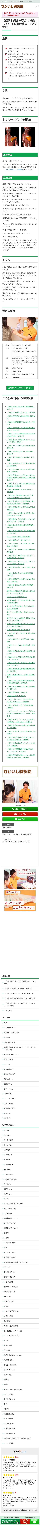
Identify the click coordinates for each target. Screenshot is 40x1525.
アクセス (7, 1064)
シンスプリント (9, 1370)
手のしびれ (8, 1184)
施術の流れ (8, 1084)
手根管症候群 (8, 1282)
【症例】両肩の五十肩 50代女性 (18, 540)
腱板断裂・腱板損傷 (11, 1287)
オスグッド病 (8, 1301)
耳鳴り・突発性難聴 (11, 1326)
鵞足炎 (6, 1306)
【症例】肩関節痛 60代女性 (17, 692)
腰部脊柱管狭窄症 (10, 1223)
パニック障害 (8, 1394)
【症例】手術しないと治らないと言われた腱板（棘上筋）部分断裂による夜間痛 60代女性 (21, 477)
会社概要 (7, 1118)
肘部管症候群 (8, 1423)
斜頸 (5, 1404)
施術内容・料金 (9, 1042)
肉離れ (6, 1379)
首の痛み (7, 1130)
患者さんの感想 (9, 1074)
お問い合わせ (8, 1089)
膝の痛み (7, 1169)
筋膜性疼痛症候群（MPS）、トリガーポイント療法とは (19, 1048)
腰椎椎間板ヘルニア (11, 1218)
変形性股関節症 (9, 1257)
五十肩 (6, 1238)
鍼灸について (8, 1059)
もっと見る (8, 1010)
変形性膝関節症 (9, 1252)
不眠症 (6, 1340)
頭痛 (5, 1247)
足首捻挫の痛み (9, 1414)
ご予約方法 (8, 1094)
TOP (5, 1023)
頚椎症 (6, 1233)
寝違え (6, 1384)
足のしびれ (8, 1194)
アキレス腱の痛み (10, 1365)
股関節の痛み (8, 1164)
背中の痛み (8, 1145)
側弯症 (6, 1409)
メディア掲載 (8, 1103)
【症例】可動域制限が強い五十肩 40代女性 (19, 998)
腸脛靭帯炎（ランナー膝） (13, 1331)
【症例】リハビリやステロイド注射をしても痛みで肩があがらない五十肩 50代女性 (21, 713)
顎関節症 (7, 1321)
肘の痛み (7, 1150)
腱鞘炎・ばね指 (9, 1277)
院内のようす (8, 1079)
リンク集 (7, 1113)
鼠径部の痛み (8, 1360)
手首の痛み (8, 1155)
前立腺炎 (7, 1350)
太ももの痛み (8, 1174)
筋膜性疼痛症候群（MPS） (13, 1355)
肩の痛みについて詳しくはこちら (20, 388)
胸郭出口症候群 (9, 1291)
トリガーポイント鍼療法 (14, 169)
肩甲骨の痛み (8, 1140)
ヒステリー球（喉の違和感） (14, 1389)
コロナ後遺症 (8, 1443)
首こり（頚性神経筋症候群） (14, 1203)
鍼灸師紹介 (8, 1037)
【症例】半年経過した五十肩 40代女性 (21, 412)
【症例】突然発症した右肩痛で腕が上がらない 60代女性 (19, 1004)
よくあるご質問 (9, 1098)
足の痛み (7, 1159)
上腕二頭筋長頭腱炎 (11, 1311)
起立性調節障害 (9, 1399)
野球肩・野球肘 (9, 1272)
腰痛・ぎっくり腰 (10, 1208)
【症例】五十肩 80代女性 (16, 696)
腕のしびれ (8, 1189)
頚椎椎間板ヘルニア (11, 1228)
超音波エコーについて (12, 1054)
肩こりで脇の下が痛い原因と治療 (18, 537)
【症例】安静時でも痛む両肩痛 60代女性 (19, 993)
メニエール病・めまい (12, 1335)
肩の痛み (7, 1135)
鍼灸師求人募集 (9, 1108)
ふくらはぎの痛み (10, 1179)
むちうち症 (8, 1345)
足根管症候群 (8, 1419)
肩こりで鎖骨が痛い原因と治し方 (18, 630)
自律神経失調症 (9, 1243)
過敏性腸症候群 (9, 1428)
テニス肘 (7, 1267)
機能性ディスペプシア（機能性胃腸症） (18, 1438)
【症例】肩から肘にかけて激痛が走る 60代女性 (19, 982)
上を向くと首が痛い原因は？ (17, 597)
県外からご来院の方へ (12, 1032)
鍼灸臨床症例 (8, 1069)
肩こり (6, 1199)
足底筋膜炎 (8, 1375)
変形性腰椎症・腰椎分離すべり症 (15, 1262)
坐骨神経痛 (8, 1213)
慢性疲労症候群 (9, 1433)
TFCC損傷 (7, 1296)
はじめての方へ (9, 1027)
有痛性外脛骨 (8, 1316)
